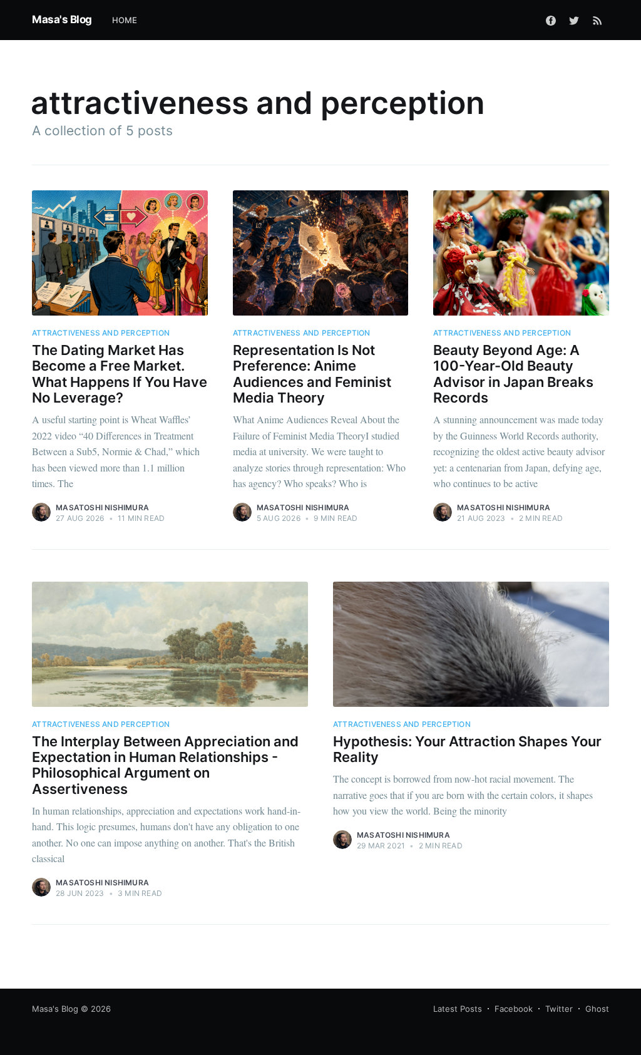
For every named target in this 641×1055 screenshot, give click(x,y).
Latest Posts (457, 1009)
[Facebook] (551, 20)
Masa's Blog (62, 19)
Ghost (597, 1009)
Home (125, 20)
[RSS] (597, 20)
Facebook (514, 1009)
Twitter (559, 1009)
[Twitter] (574, 20)
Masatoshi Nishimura (102, 507)
